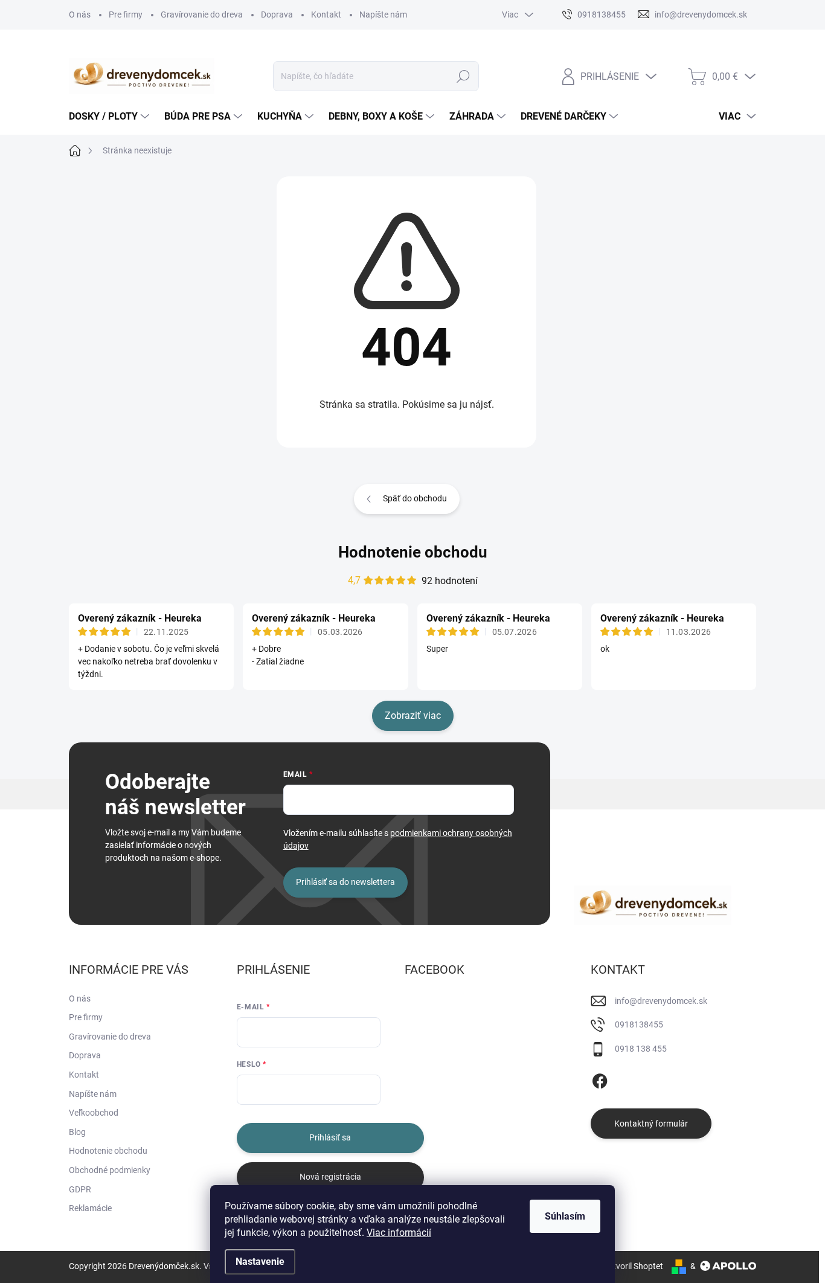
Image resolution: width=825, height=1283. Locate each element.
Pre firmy (126, 14)
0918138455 (639, 1024)
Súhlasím (565, 1216)
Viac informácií (399, 1232)
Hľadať (464, 76)
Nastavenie (260, 1261)
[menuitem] (110, 116)
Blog (77, 1132)
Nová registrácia (330, 1177)
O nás (80, 14)
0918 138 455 (641, 1048)
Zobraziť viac (413, 715)
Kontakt (326, 14)
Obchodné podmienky (109, 1170)
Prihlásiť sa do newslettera (345, 882)
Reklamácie (90, 1208)
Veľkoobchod (93, 1112)
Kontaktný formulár (651, 1123)
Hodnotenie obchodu (412, 552)
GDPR (80, 1189)
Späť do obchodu (415, 498)
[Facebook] (600, 1079)
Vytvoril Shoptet (633, 1266)
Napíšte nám (383, 14)
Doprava (277, 14)
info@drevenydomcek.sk (661, 1001)
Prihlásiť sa (330, 1137)
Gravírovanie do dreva (202, 14)
